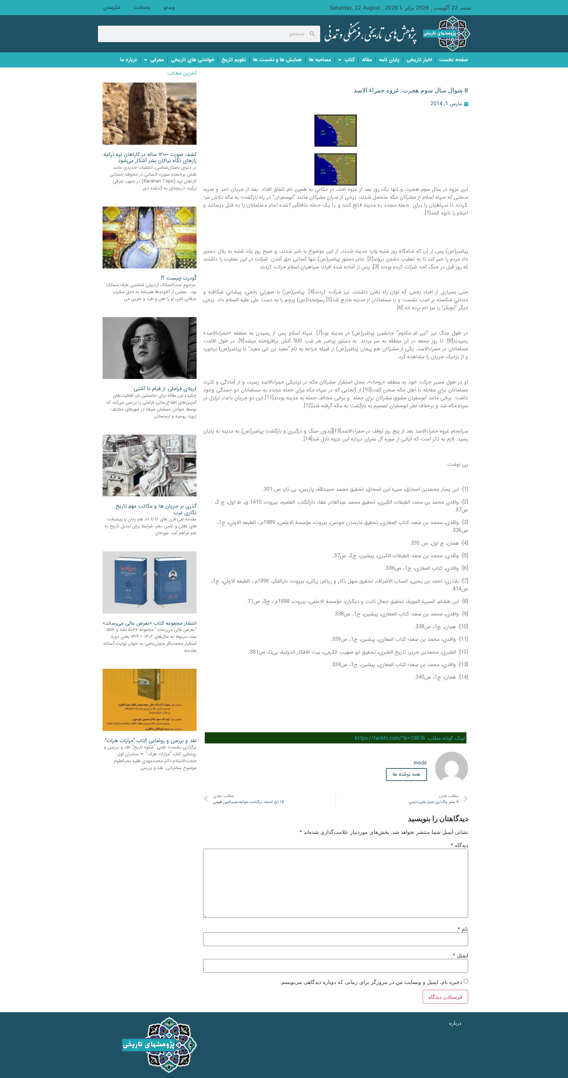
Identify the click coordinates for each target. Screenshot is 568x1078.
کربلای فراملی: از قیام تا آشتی (165, 389)
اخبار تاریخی (419, 60)
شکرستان (111, 7)
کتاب (349, 60)
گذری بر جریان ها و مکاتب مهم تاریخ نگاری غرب (156, 509)
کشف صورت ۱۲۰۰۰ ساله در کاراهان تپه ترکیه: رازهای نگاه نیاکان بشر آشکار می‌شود (150, 157)
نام (463, 929)
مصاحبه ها (320, 60)
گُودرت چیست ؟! (179, 278)
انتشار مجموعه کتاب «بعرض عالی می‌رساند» (150, 623)
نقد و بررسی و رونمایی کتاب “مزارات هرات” (151, 741)
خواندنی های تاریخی (192, 60)
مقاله (367, 60)
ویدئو (169, 7)
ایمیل (460, 955)
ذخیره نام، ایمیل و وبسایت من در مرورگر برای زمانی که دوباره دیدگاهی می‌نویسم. (371, 982)
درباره (455, 1023)
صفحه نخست (453, 60)
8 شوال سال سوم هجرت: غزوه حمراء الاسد (411, 90)
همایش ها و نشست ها (277, 60)
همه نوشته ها (406, 774)
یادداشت (142, 7)
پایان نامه (389, 60)
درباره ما (128, 60)
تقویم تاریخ (234, 60)
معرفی (157, 60)
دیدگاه (459, 845)
